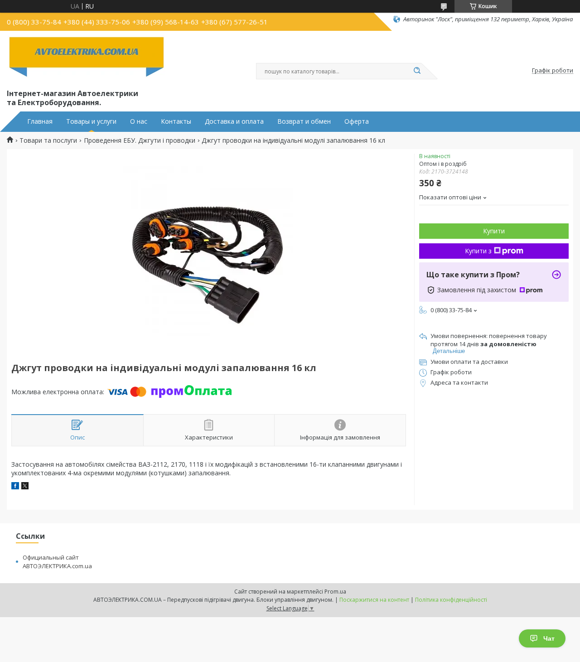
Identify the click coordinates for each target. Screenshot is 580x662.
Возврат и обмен (304, 121)
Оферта (356, 121)
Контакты (176, 121)
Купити (494, 231)
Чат (549, 638)
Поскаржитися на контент (374, 600)
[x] (25, 487)
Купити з (478, 250)
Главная (40, 121)
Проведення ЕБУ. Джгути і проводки (139, 140)
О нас (138, 121)
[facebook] (15, 487)
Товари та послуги (48, 140)
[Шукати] (417, 71)
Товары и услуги (91, 121)
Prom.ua (335, 591)
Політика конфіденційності (451, 600)
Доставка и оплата (234, 121)
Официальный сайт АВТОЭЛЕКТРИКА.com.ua (57, 561)
